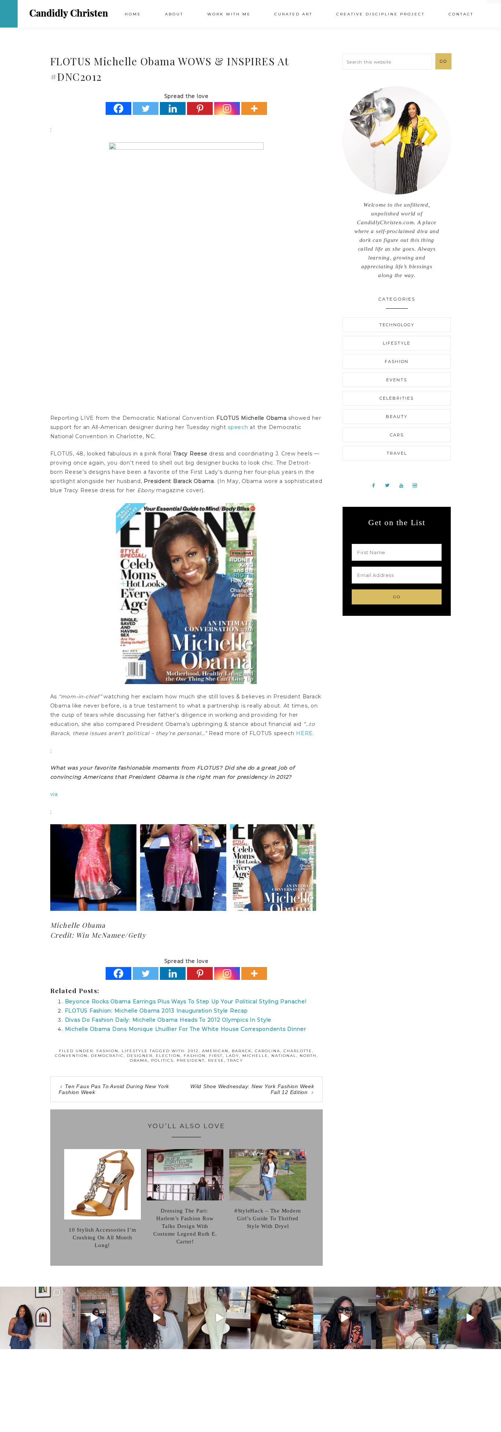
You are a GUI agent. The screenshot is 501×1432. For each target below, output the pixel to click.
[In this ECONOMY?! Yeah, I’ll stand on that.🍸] (469, 1318)
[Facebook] (118, 108)
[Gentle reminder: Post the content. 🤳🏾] (282, 1318)
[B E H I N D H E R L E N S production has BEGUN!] (407, 1318)
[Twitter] (145, 108)
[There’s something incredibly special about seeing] (31, 1318)
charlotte (298, 1050)
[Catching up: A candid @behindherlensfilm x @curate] (344, 1318)
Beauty (396, 416)
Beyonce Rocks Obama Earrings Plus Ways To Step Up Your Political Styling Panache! (186, 1001)
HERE (304, 733)
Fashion (107, 1050)
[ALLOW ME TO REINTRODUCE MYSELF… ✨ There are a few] (156, 1318)
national (283, 1055)
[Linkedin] (173, 108)
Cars (397, 434)
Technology (396, 324)
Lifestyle (135, 1050)
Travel (397, 453)
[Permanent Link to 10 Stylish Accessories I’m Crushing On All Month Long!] (102, 1217)
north (308, 1055)
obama (139, 1060)
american (215, 1050)
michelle (255, 1055)
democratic (107, 1055)
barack (242, 1050)
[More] (254, 108)
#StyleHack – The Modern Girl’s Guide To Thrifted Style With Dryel (267, 1218)
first (216, 1055)
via (54, 794)
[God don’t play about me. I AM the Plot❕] (219, 1318)
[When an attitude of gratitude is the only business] (94, 1318)
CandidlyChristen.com (69, 13)
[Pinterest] (200, 108)
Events (396, 379)
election (168, 1055)
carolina (267, 1050)
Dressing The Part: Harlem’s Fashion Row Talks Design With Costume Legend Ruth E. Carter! (185, 1226)
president (191, 1060)
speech (238, 427)
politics (162, 1060)
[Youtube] (404, 485)
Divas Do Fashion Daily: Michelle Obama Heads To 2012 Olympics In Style (168, 1020)
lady (232, 1055)
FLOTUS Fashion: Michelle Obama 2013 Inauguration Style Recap (156, 1010)
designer (140, 1055)
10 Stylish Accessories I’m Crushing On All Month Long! (102, 1237)
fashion (195, 1055)
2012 (193, 1050)
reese (216, 1060)
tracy (235, 1060)
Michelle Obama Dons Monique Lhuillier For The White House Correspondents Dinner (185, 1029)
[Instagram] (227, 108)
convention (71, 1055)
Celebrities (397, 398)
